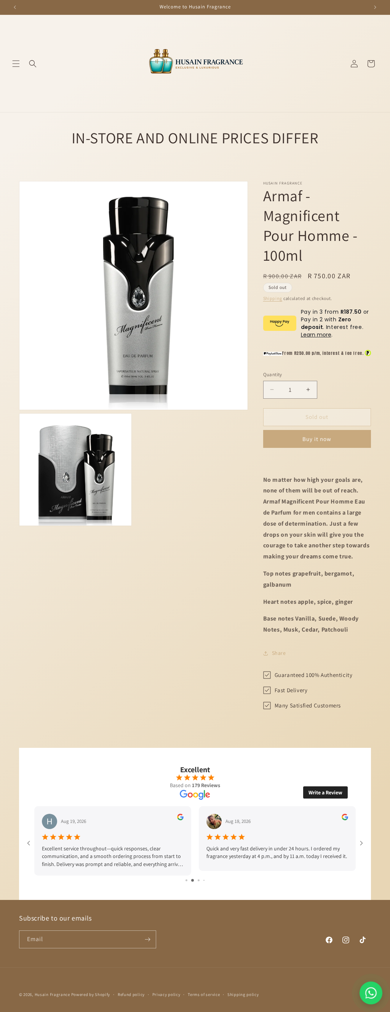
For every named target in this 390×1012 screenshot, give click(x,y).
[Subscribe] (147, 939)
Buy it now (316, 439)
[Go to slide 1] (183, 875)
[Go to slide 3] (195, 875)
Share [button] (279, 653)
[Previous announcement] (14, 7)
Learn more (316, 334)
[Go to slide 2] (189, 876)
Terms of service (204, 994)
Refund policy (131, 994)
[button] (16, 63)
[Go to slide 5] (206, 875)
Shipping (273, 298)
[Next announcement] (375, 7)
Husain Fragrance (52, 994)
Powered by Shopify (90, 994)
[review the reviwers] (180, 818)
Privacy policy (166, 994)
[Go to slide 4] (201, 876)
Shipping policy (243, 994)
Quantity (272, 374)
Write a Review (325, 792)
